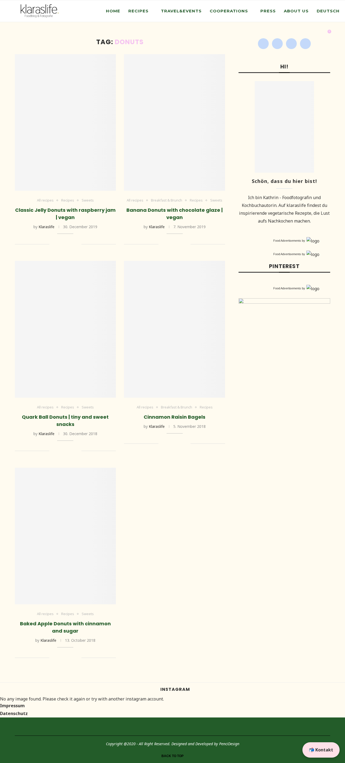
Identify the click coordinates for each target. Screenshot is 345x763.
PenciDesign (229, 743)
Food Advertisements (287, 240)
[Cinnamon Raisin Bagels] (174, 329)
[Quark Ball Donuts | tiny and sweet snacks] (65, 329)
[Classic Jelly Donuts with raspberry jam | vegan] (65, 122)
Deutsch (328, 10)
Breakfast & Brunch (166, 200)
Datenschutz (14, 713)
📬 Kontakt (321, 750)
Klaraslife (46, 226)
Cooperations (229, 10)
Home (113, 10)
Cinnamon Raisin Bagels (174, 417)
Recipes (138, 10)
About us (296, 10)
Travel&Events (181, 10)
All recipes (45, 200)
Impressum (12, 706)
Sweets (88, 200)
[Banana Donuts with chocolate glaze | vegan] (174, 122)
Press (268, 10)
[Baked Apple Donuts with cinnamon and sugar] (65, 536)
